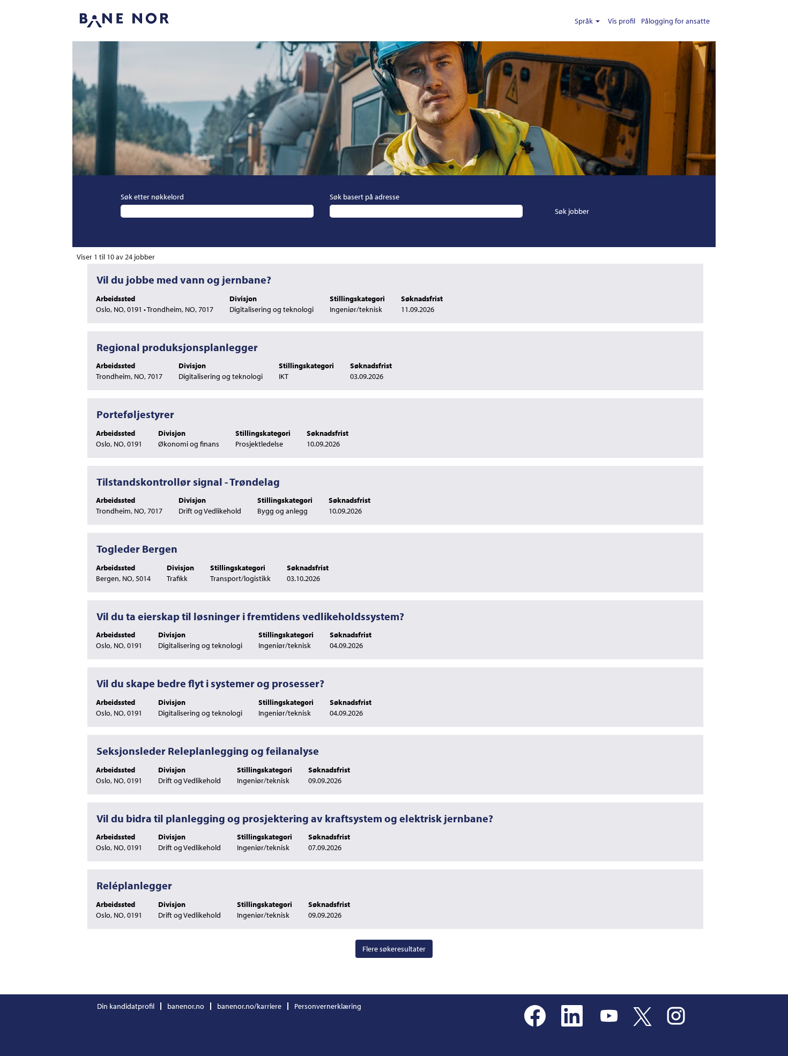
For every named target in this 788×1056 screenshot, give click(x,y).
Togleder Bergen (136, 548)
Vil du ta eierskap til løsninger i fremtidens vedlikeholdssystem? (250, 616)
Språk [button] (584, 21)
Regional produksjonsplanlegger (177, 347)
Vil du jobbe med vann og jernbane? (183, 279)
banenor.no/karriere (249, 1006)
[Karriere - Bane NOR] (124, 20)
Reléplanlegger (134, 885)
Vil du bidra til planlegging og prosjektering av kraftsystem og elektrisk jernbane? (294, 818)
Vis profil (621, 21)
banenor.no (185, 1006)
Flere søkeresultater (394, 949)
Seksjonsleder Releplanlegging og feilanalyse (207, 750)
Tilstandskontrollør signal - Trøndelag (188, 481)
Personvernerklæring (327, 1006)
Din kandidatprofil (125, 1006)
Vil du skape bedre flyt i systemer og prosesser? (210, 683)
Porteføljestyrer (135, 414)
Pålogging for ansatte (675, 21)
